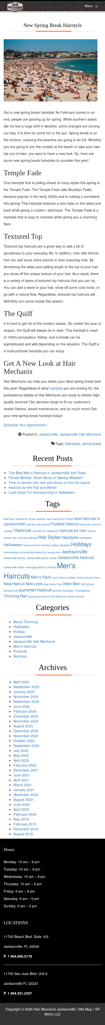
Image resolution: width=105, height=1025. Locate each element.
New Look (33, 583)
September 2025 (26, 686)
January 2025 (24, 691)
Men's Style (41, 577)
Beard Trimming (25, 621)
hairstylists (86, 538)
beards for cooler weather (31, 519)
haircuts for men (73, 530)
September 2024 (26, 701)
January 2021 (24, 789)
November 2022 (25, 735)
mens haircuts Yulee (88, 577)
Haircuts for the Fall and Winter (33, 487)
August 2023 (23, 725)
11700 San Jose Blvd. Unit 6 (25, 973)
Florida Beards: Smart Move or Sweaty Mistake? (46, 477)
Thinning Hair (15, 595)
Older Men (71, 583)
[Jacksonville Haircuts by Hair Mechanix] (15, 6)
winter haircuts (75, 596)
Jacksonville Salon (14, 567)
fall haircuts (43, 524)
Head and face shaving (36, 545)
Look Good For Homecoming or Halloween (42, 492)
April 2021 (21, 779)
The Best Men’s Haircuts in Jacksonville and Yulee (47, 472)
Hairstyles (72, 443)
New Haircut (14, 583)
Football (58, 523)
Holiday (19, 631)
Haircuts (23, 530)
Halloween (13, 544)
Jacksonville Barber (15, 558)
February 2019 (24, 824)
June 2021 (21, 774)
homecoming (11, 552)
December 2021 (25, 770)
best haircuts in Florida (60, 519)
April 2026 (21, 681)
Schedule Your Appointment (26, 424)
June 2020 (21, 804)
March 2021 (22, 784)
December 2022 (25, 730)
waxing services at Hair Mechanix (47, 596)
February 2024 (24, 711)
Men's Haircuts (24, 646)
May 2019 (21, 819)
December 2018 (25, 828)
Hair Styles (49, 536)
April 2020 (21, 809)
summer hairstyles (63, 590)
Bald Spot (9, 519)
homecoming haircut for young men (40, 552)
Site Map (85, 1009)
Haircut (72, 523)
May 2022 (21, 755)
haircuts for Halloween (45, 531)
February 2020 (24, 814)
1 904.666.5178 (20, 956)
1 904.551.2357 (20, 993)
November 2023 (25, 721)
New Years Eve (52, 584)
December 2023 (25, 716)
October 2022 (24, 740)
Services (20, 656)
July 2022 (20, 750)
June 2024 (21, 706)
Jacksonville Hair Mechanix (80, 434)
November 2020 (25, 794)
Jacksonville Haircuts (75, 557)
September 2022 (26, 745)
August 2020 (23, 799)
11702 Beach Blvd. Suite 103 (26, 936)
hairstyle (56, 388)
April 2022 (21, 760)
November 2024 (25, 696)
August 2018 (23, 833)
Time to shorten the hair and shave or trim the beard (49, 482)
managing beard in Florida (40, 567)
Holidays (81, 544)
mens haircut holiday (64, 577)
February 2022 (24, 765)
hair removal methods (24, 538)
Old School (87, 584)
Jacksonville (48, 434)
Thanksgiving (82, 590)
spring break (91, 443)
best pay (31, 524)
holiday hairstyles (60, 545)
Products (20, 651)
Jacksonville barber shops (41, 558)
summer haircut (35, 589)
